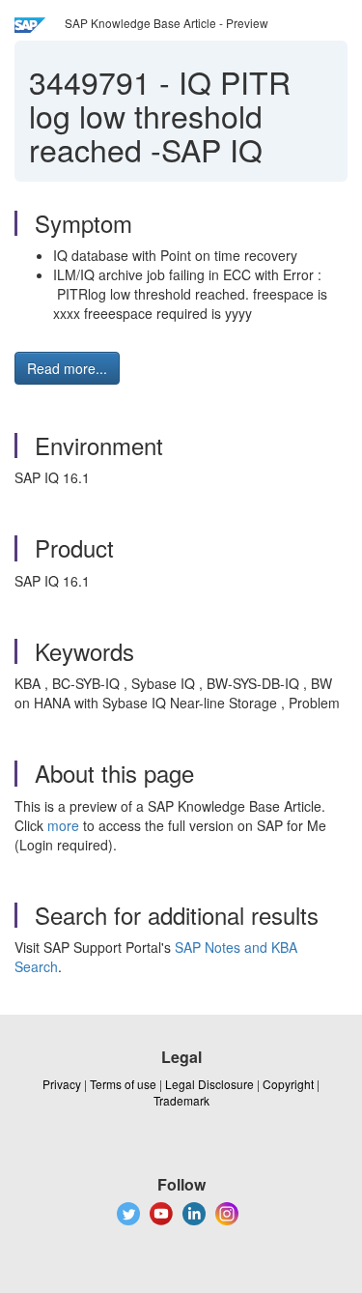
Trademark (181, 1100)
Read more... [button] (67, 368)
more (63, 825)
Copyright (288, 1084)
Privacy (61, 1084)
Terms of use (123, 1084)
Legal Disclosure (209, 1084)
